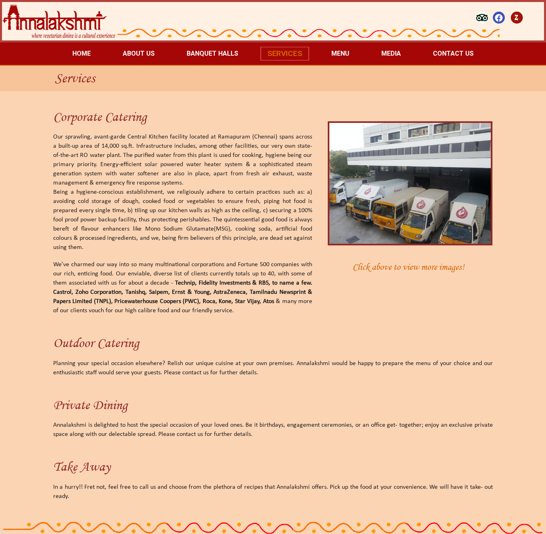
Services (285, 53)
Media (391, 53)
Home (81, 53)
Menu (340, 53)
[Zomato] (517, 18)
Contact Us (453, 53)
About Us (139, 53)
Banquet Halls (212, 53)
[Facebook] (499, 18)
